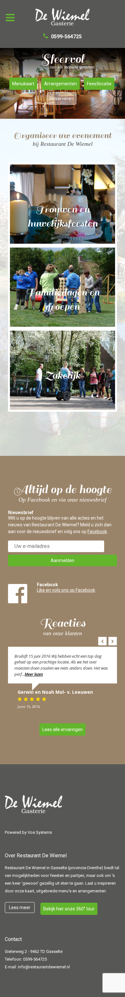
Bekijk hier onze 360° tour (69, 908)
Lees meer (19, 907)
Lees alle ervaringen (62, 729)
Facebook (97, 531)
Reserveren (61, 98)
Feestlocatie (99, 83)
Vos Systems (40, 832)
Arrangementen (60, 83)
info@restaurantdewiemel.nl (44, 966)
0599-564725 (35, 959)
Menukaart (23, 83)
